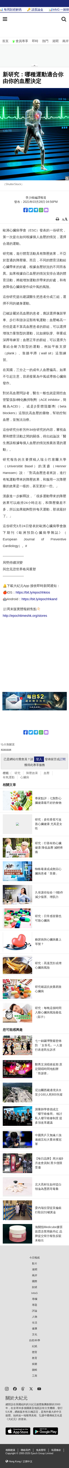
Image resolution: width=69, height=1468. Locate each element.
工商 (34, 1375)
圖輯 (34, 1369)
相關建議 (10, 1450)
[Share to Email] (46, 210)
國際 (34, 1281)
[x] (31, 1388)
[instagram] (7, 1388)
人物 (34, 1316)
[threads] (23, 1388)
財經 (34, 1287)
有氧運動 (9, 777)
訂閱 (63, 759)
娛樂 (34, 1363)
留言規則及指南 (6, 749)
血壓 (46, 773)
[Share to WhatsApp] (41, 210)
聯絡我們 (25, 1450)
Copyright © (12, 1453)
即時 (35, 41)
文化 (34, 1334)
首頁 (5, 41)
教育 (34, 1358)
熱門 (45, 41)
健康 (34, 1328)
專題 (34, 1304)
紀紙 (34, 1346)
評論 (34, 1310)
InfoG (34, 1293)
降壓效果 (32, 773)
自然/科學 (34, 1340)
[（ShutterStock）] (34, 134)
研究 (17, 773)
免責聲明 (41, 1450)
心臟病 (24, 777)
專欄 (34, 1298)
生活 (34, 1322)
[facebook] (15, 1388)
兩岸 (65, 41)
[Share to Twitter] (31, 210)
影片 (34, 1263)
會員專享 (22, 41)
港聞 (55, 41)
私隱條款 (56, 1450)
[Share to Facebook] (25, 210)
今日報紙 (34, 1257)
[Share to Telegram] (36, 210)
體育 (34, 1352)
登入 (39, 759)
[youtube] (39, 1388)
